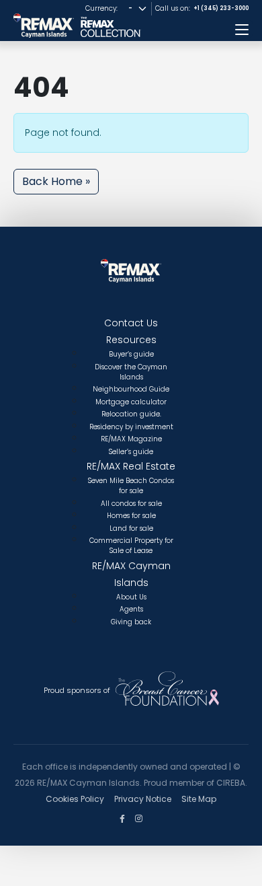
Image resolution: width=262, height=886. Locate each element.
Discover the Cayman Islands (131, 372)
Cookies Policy (75, 799)
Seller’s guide (131, 452)
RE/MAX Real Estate (131, 466)
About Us (131, 597)
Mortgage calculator (131, 402)
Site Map (198, 799)
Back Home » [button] (56, 181)
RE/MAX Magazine (131, 439)
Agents (131, 609)
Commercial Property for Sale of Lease (131, 546)
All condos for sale (131, 504)
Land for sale (131, 528)
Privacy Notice (142, 799)
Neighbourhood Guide (131, 389)
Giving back (131, 622)
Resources (131, 339)
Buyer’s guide (131, 354)
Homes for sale (131, 516)
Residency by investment (131, 427)
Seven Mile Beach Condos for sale (131, 486)
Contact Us (131, 323)
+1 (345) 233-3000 (221, 8)
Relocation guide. (131, 414)
